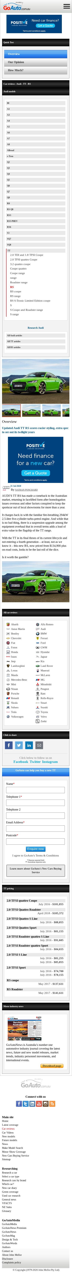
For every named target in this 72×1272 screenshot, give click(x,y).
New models (8, 1136)
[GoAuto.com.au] (15, 11)
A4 (8, 121)
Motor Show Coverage (14, 1151)
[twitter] (25, 1103)
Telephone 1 (14, 796)
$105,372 (50, 913)
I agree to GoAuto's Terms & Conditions (35, 855)
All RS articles (13, 347)
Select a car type (10, 1176)
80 (8, 103)
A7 (8, 138)
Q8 (8, 197)
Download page (52, 1065)
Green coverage (10, 1191)
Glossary (6, 1211)
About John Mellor (12, 1255)
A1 (8, 109)
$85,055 (52, 962)
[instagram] (45, 1103)
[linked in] (32, 1103)
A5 (8, 126)
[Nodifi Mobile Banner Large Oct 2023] (34, 32)
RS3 (9, 215)
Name (10, 783)
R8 (8, 203)
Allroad (10, 150)
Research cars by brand (14, 1180)
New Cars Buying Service (15, 1155)
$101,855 (51, 904)
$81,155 (52, 931)
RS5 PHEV (12, 221)
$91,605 (52, 940)
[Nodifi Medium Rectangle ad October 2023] (35, 482)
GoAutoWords (9, 1243)
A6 (8, 132)
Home (5, 1121)
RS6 (9, 227)
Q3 (8, 168)
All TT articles (13, 341)
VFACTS (7, 1203)
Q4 (8, 174)
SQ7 (9, 239)
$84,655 (52, 949)
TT (8, 250)
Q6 (8, 185)
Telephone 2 (13, 809)
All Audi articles (14, 335)
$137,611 (51, 983)
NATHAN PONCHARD (26, 490)
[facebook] (19, 1103)
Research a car (9, 1172)
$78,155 (52, 974)
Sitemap (6, 1159)
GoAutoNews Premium (14, 1228)
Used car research (11, 1195)
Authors (6, 1247)
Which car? (8, 1184)
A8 (8, 144)
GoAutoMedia (9, 1224)
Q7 (8, 191)
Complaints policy (11, 1262)
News (5, 1144)
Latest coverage (10, 1125)
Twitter (35, 762)
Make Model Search (12, 1148)
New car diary (9, 1188)
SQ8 (9, 244)
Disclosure (7, 1258)
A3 (8, 115)
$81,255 (52, 958)
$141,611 (51, 992)
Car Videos (7, 1132)
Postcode (12, 835)
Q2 (8, 162)
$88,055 (52, 922)
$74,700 (52, 971)
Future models (9, 1140)
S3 (8, 233)
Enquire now (35, 849)
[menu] (67, 6)
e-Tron (10, 156)
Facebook (20, 762)
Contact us (7, 1251)
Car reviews (8, 1128)
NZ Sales (7, 1207)
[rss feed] (52, 1103)
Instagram (50, 762)
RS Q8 (10, 209)
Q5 (8, 180)
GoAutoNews (9, 1231)
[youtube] (39, 1103)
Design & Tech (10, 1239)
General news (9, 1199)
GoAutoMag (8, 1235)
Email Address (15, 822)
